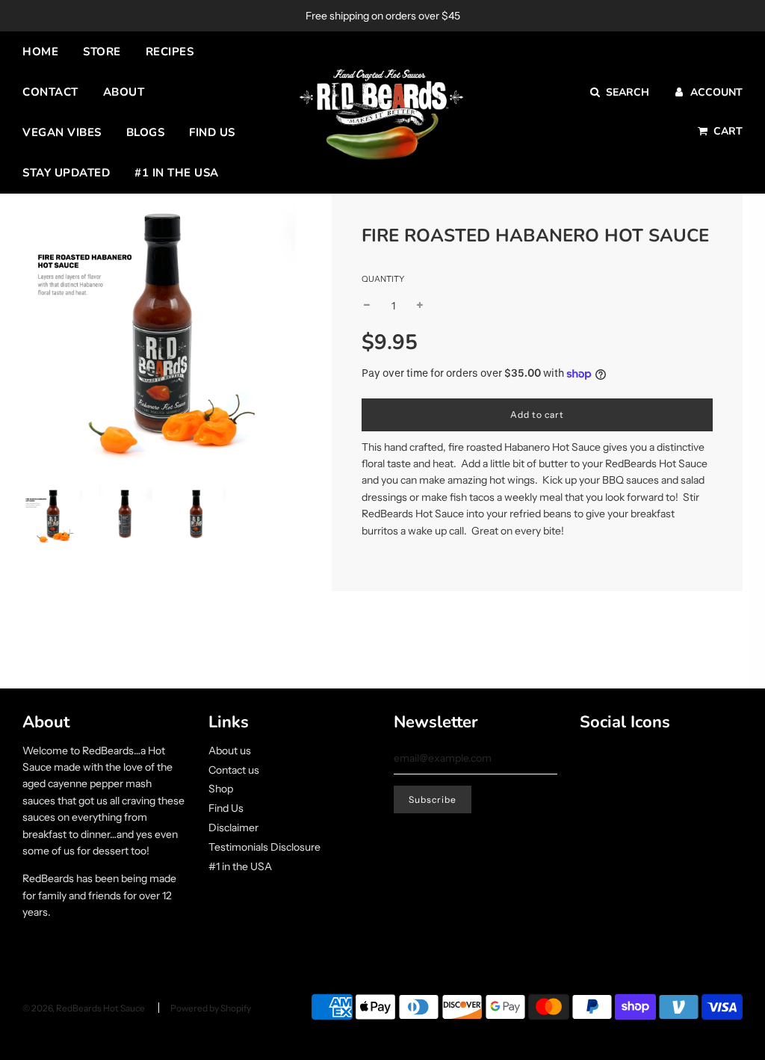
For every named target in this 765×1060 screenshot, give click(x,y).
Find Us (212, 132)
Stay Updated (66, 172)
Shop (220, 788)
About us (229, 750)
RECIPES (170, 51)
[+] (420, 306)
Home (40, 51)
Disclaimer (233, 827)
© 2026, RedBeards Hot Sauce (83, 1008)
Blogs (145, 132)
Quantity (383, 279)
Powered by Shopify (210, 1008)
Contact (50, 91)
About (124, 91)
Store (102, 51)
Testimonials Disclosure (264, 847)
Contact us (233, 770)
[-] (367, 306)
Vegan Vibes (62, 132)
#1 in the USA (176, 172)
